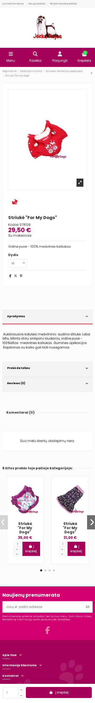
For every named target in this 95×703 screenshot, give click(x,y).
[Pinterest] (21, 276)
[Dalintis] (10, 276)
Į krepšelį (62, 692)
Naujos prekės (37, 3)
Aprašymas (16, 316)
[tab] (47, 317)
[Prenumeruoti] (87, 606)
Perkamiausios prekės (63, 3)
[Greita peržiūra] (35, 488)
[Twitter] (15, 276)
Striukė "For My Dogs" (25, 528)
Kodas (13, 225)
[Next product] (92, 73)
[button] (41, 570)
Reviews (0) (16, 383)
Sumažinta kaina (13, 3)
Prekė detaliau (18, 368)
